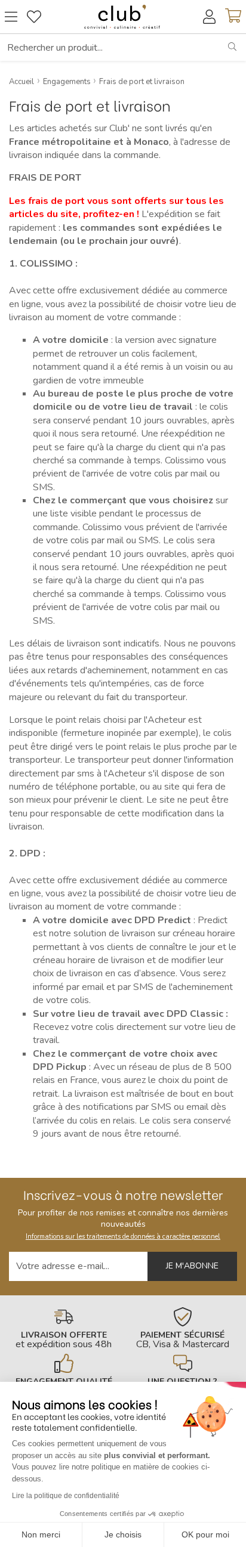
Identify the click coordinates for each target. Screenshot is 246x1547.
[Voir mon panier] (233, 16)
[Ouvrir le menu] (11, 16)
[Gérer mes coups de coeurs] (34, 16)
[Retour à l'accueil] (122, 16)
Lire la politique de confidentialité (65, 1496)
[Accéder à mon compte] (209, 16)
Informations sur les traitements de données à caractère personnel (123, 1236)
